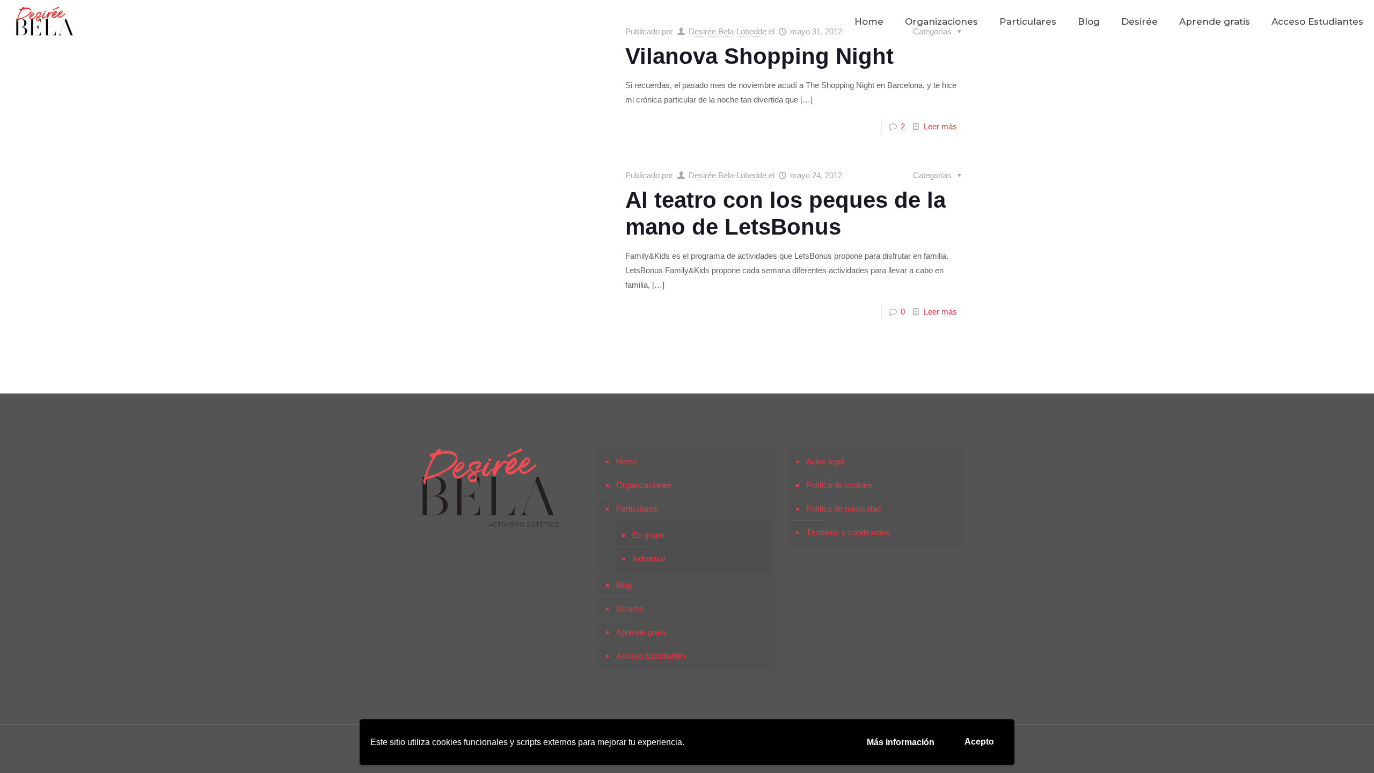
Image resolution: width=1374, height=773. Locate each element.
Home (627, 461)
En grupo (648, 534)
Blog (624, 584)
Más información (900, 742)
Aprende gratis (641, 632)
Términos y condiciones (848, 532)
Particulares (637, 508)
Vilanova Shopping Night (759, 56)
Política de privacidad (843, 508)
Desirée (630, 608)
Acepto (979, 741)
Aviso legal (825, 461)
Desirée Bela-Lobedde (727, 175)
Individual (648, 558)
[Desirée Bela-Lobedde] (44, 21)
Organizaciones (643, 485)
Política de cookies (839, 485)
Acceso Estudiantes (651, 655)
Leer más (940, 126)
